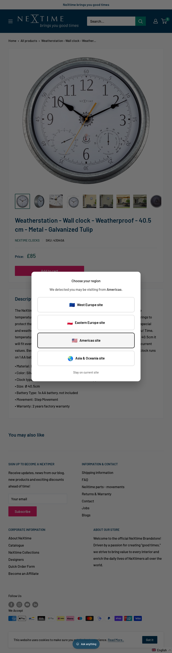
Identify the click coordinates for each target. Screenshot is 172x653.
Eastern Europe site (86, 322)
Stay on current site (86, 372)
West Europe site (86, 304)
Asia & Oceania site (86, 358)
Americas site (86, 340)
